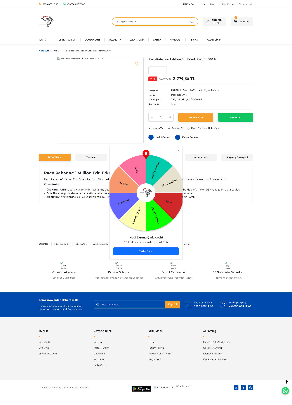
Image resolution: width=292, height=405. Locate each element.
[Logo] (46, 21)
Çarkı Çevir (146, 251)
